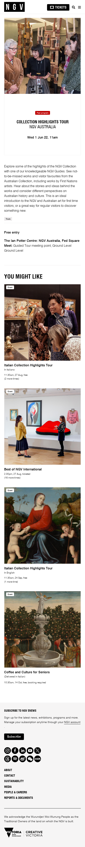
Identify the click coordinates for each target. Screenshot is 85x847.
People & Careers (15, 792)
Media (8, 786)
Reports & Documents (18, 797)
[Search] (73, 7)
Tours (8, 219)
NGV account (72, 722)
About (8, 770)
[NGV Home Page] (14, 7)
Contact (9, 775)
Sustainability (14, 781)
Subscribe (14, 736)
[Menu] (79, 7)
